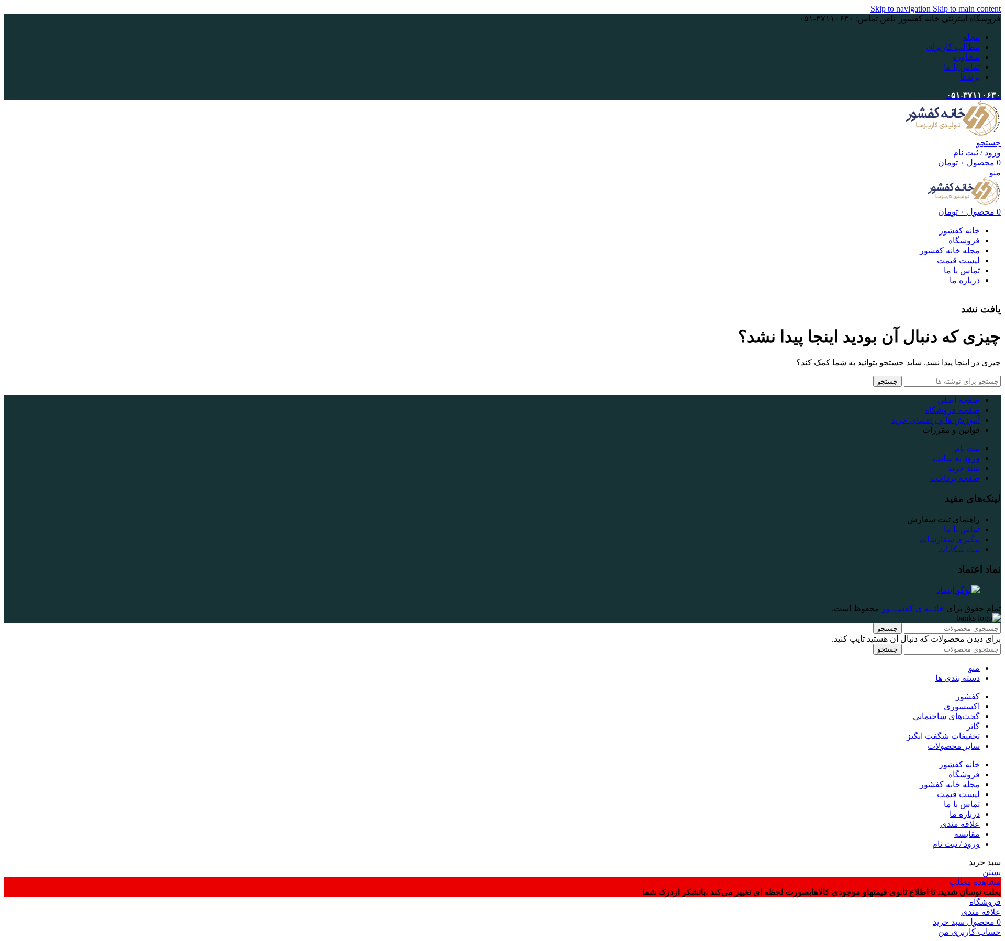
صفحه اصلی (958, 400)
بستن (991, 872)
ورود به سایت (956, 458)
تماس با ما (962, 529)
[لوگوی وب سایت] (953, 132)
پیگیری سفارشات (949, 539)
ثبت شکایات (959, 549)
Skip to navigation (901, 8)
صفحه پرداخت (955, 478)
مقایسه (967, 834)
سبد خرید (964, 468)
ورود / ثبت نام (956, 843)
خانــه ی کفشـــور (912, 608)
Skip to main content (967, 8)
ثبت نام (967, 448)
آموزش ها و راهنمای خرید (935, 420)
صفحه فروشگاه (952, 410)
